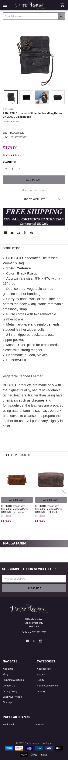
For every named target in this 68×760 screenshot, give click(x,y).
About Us (8, 668)
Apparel (41, 674)
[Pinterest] (31, 233)
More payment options (34, 190)
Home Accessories (47, 685)
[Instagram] (40, 641)
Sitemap (7, 702)
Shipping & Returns (13, 680)
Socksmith (9, 724)
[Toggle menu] (5, 5)
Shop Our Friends (12, 696)
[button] (34, 199)
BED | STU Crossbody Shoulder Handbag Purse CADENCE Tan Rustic (14, 509)
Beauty (40, 680)
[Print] (18, 233)
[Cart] (63, 5)
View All (39, 724)
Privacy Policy (10, 691)
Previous (4, 493)
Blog (5, 674)
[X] (25, 233)
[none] (34, 55)
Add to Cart (17, 500)
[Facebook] (5, 233)
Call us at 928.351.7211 (34, 632)
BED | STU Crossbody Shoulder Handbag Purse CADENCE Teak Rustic (48, 509)
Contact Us (9, 685)
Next (64, 493)
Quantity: (9, 162)
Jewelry (41, 691)
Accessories (44, 668)
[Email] (12, 233)
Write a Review (11, 121)
